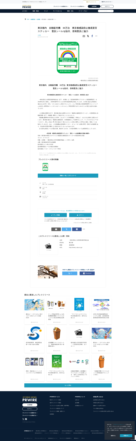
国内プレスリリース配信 (55, 399)
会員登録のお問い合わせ (98, 399)
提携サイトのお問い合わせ (99, 405)
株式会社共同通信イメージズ (97, 430)
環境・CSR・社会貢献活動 (48, 184)
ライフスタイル (57, 11)
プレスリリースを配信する (60, 6)
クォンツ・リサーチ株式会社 (51, 433)
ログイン (107, 6)
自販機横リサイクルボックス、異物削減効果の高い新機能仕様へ (56, 344)
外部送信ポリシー (52, 438)
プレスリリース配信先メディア (57, 408)
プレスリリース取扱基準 (65, 438)
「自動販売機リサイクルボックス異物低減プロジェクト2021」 (101, 372)
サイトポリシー (27, 438)
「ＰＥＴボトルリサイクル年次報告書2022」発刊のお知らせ (79, 315)
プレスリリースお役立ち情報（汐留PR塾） (60, 405)
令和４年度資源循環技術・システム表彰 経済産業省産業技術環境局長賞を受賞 (101, 315)
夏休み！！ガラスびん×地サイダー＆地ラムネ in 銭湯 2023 (34, 315)
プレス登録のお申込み (98, 408)
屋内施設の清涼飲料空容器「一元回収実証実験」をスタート (79, 344)
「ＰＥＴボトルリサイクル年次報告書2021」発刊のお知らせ (56, 372)
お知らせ (77, 399)
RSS (83, 438)
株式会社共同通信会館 (67, 430)
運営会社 (76, 438)
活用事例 (52, 414)
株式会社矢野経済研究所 (97, 433)
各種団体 (33, 19)
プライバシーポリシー (119, 424)
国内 (91, 2)
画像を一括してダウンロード (68, 175)
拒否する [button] (113, 435)
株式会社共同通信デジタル (81, 430)
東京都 (43, 193)
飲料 (43, 188)
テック (46, 11)
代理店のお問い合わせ (98, 402)
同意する (126, 435)
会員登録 (94, 6)
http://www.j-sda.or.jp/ (75, 247)
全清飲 (38, 19)
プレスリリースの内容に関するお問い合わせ (103, 411)
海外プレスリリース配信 (55, 402)
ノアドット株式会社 (65, 433)
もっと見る (68, 385)
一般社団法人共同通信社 (40, 430)
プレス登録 (56, 215)
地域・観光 (36, 11)
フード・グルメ (83, 11)
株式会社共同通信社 (53, 430)
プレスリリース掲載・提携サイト (57, 411)
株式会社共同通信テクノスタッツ (81, 433)
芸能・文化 (70, 11)
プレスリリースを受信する (77, 6)
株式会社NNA (38, 433)
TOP (28, 19)
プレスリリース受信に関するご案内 (83, 222)
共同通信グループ (79, 405)
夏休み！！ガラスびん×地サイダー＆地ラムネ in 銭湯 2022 (101, 344)
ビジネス (24, 11)
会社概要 (77, 402)
